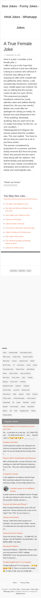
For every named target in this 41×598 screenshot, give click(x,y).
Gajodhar (26, 386)
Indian (5, 373)
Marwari (21, 394)
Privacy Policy (25, 582)
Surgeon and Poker (10, 442)
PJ (14, 365)
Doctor (35, 365)
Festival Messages (19, 398)
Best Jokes (6, 377)
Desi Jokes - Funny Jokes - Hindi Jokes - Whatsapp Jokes (20, 16)
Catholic (30, 377)
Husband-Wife (13, 352)
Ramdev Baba (7, 415)
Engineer (18, 386)
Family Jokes (16, 357)
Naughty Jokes (24, 411)
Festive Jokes (7, 398)
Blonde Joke (25, 390)
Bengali (5, 406)
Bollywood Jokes (8, 386)
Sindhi (28, 394)
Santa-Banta (30, 369)
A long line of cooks (10, 474)
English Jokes (20, 369)
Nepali (23, 406)
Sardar (32, 361)
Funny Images (14, 406)
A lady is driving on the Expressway (18, 232)
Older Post (22, 270)
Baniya (5, 411)
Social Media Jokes (26, 352)
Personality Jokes (8, 369)
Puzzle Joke (13, 381)
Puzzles (14, 361)
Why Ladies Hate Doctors (14, 236)
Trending (22, 381)
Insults (29, 365)
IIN (13, 402)
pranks (33, 402)
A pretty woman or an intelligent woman (22, 489)
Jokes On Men (13, 373)
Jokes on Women (25, 373)
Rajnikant (26, 402)
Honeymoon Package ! (13, 219)
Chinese (35, 394)
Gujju (23, 377)
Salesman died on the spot (14, 224)
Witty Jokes (6, 361)
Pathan (33, 411)
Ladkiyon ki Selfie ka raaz (14, 248)
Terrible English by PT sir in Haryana (17, 562)
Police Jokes (15, 377)
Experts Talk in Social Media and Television (19, 458)
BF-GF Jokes (7, 365)
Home (28, 270)
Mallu (14, 394)
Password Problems (10, 546)
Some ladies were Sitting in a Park (17, 215)
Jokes (4, 352)
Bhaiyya (5, 381)
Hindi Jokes (20, 365)
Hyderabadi (6, 402)
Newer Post (14, 270)
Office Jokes (6, 357)
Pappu (19, 402)
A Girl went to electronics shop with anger (20, 228)
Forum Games (31, 398)
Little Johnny (6, 394)
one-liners (16, 390)
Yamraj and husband (11, 517)
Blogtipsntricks (20, 593)
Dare (15, 411)
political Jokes (23, 361)
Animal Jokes (7, 390)
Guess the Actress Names (13, 533)
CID (11, 411)
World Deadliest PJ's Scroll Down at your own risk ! (19, 427)
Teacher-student (28, 357)
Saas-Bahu (30, 406)
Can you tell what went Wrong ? (15, 504)
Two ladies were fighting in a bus (16, 204)
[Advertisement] (18, 311)
